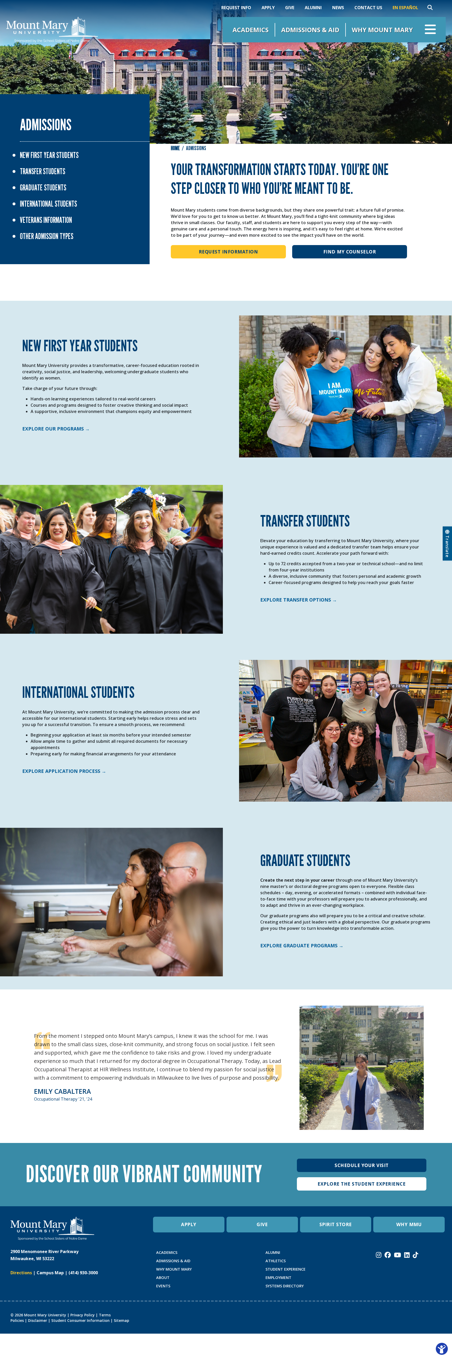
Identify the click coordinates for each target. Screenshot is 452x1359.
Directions (21, 1273)
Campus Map (50, 1273)
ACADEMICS (166, 1252)
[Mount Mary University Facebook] (387, 1255)
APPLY (188, 1224)
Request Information (228, 251)
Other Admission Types (46, 236)
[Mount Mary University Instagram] (378, 1255)
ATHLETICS (275, 1260)
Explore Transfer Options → (298, 600)
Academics (251, 29)
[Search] (430, 8)
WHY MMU (409, 1224)
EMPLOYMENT (278, 1277)
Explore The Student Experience (361, 1184)
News (338, 7)
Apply (268, 7)
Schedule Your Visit (362, 1165)
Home (175, 148)
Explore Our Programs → (56, 429)
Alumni (313, 7)
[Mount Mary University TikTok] (415, 1255)
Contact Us (368, 7)
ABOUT (163, 1277)
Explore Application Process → (64, 771)
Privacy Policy (82, 1314)
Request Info (236, 7)
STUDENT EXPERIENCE (285, 1269)
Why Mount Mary (382, 29)
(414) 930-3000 (83, 1273)
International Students (48, 203)
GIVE (262, 1224)
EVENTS (163, 1285)
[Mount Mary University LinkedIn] (407, 1255)
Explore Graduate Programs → (301, 945)
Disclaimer (37, 1320)
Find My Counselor (349, 251)
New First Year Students (49, 155)
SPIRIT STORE (335, 1224)
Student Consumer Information (80, 1320)
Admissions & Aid (310, 29)
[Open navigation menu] (430, 29)
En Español (405, 7)
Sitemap (121, 1320)
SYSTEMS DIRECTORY (284, 1285)
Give (289, 7)
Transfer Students (42, 171)
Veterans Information (46, 220)
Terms (105, 1314)
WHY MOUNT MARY (174, 1269)
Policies (17, 1320)
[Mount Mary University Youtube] (397, 1255)
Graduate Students (43, 187)
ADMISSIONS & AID (173, 1260)
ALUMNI (272, 1252)
